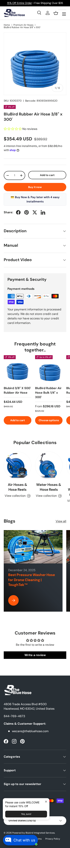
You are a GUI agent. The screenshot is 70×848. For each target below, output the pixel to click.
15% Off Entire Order (19, 3)
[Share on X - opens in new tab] (35, 212)
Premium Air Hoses (23, 25)
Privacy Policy (52, 838)
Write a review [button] (35, 655)
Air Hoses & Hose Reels (17, 487)
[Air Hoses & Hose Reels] (17, 465)
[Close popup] (46, 801)
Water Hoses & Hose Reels (48, 487)
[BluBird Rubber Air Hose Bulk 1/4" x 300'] (49, 369)
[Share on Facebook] (18, 212)
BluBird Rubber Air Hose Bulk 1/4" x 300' (48, 392)
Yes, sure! (26, 814)
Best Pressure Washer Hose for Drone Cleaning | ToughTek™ (31, 579)
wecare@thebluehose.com (30, 731)
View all (61, 521)
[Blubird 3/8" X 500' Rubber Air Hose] (17, 369)
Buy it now (35, 187)
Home (7, 25)
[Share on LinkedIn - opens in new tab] (43, 212)
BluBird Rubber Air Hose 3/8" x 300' (22, 27)
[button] (56, 13)
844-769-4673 (14, 716)
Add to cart (47, 175)
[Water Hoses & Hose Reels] (49, 465)
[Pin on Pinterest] (26, 212)
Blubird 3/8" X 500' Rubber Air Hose (17, 390)
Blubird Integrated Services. (40, 832)
